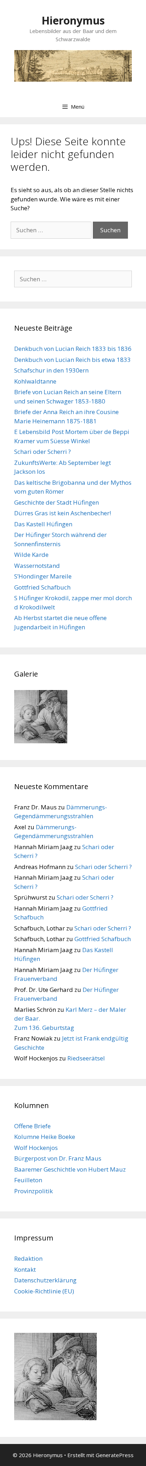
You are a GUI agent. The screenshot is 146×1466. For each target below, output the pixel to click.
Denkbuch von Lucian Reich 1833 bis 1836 (72, 348)
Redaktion (28, 1258)
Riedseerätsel (86, 1058)
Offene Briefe (32, 1126)
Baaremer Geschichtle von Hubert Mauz (70, 1169)
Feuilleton (28, 1180)
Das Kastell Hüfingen (43, 524)
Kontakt (25, 1269)
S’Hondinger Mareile (43, 576)
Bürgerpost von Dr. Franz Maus (57, 1158)
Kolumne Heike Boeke (44, 1137)
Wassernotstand (37, 565)
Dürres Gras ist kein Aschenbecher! (62, 513)
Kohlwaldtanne (35, 381)
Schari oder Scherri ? (42, 451)
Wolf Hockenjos (36, 1148)
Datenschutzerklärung (45, 1280)
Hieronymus (73, 20)
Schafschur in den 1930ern (51, 370)
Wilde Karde (31, 554)
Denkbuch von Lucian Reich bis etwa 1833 (72, 359)
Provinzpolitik (33, 1191)
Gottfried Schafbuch (42, 587)
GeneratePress (115, 1455)
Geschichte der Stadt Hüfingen (56, 502)
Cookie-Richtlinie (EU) (44, 1291)
